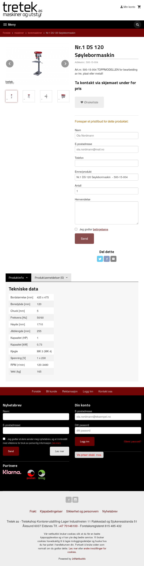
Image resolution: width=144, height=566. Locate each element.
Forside (6, 32)
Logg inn (88, 391)
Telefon (79, 158)
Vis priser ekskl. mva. (89, 455)
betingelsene (100, 229)
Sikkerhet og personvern (82, 511)
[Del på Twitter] (100, 259)
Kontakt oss (105, 391)
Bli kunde (51, 391)
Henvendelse (82, 199)
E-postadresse (83, 144)
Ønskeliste (90, 102)
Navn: (6, 411)
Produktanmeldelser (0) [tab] (49, 277)
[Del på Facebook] (107, 259)
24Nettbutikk (79, 558)
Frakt (33, 511)
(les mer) (56, 442)
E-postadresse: (12, 425)
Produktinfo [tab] (16, 277)
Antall (78, 185)
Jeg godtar (93, 229)
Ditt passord (82, 425)
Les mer (59, 451)
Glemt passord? (132, 441)
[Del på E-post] (113, 259)
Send (84, 238)
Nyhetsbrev (110, 511)
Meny (11, 24)
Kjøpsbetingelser (51, 511)
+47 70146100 (68, 526)
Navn (78, 130)
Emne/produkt (83, 171)
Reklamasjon (70, 391)
